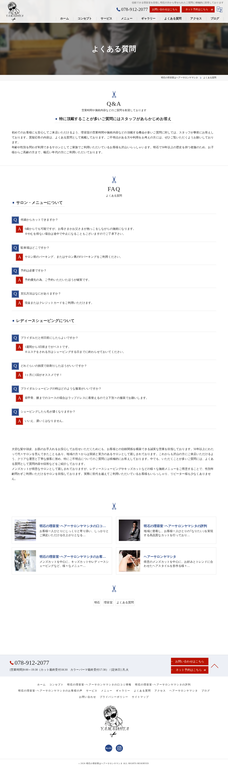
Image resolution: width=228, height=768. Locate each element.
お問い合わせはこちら (164, 9)
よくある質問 (125, 602)
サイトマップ (140, 697)
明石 (97, 602)
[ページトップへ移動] (214, 665)
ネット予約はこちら (196, 9)
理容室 (108, 602)
